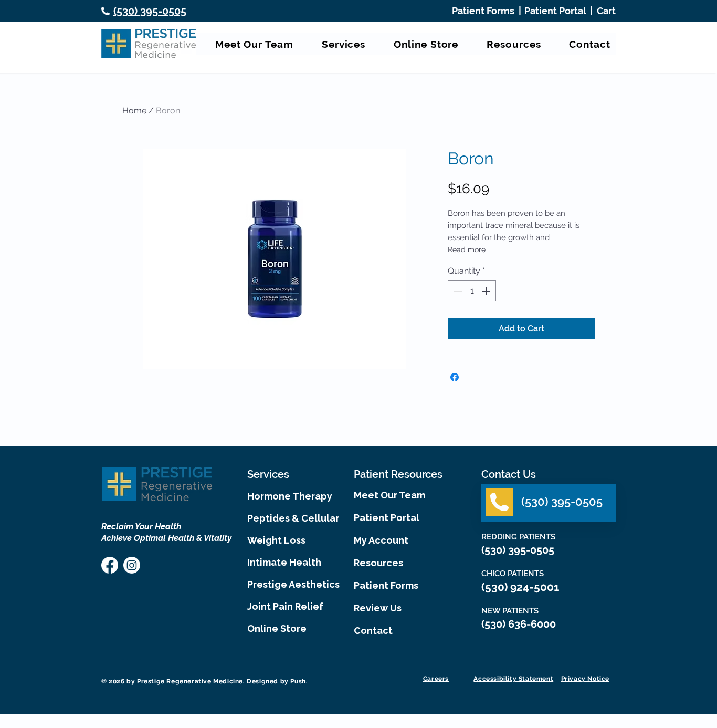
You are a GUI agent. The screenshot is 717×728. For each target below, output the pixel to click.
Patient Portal (555, 10)
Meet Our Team (389, 495)
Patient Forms (386, 585)
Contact (373, 630)
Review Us (378, 607)
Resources (378, 562)
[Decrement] (456, 291)
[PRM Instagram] (131, 565)
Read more (467, 249)
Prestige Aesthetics (291, 584)
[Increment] (487, 291)
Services (268, 474)
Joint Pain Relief (285, 606)
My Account (381, 540)
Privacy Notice (585, 678)
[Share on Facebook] (454, 377)
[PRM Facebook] (109, 565)
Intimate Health (284, 562)
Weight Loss (276, 540)
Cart (606, 10)
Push (297, 681)
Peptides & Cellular (291, 518)
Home (134, 111)
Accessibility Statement (513, 678)
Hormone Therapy (289, 496)
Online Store (277, 628)
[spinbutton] (472, 291)
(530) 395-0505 (519, 550)
